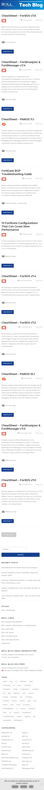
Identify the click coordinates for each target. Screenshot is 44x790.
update (19, 716)
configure (35, 689)
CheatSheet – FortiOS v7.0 (18, 480)
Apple (24, 733)
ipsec (12, 705)
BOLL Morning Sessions (10, 640)
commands (6, 689)
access (5, 681)
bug (11, 681)
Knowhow (26, 705)
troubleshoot (26, 712)
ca (16, 681)
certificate (23, 681)
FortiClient (28, 697)
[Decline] (41, 784)
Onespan (25, 754)
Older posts (9, 535)
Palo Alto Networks (8, 758)
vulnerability (7, 720)
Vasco (24, 765)
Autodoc (4, 736)
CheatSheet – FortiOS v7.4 (18, 276)
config (15, 689)
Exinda (24, 743)
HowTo (5, 705)
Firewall (5, 697)
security (23, 708)
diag (9, 693)
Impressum (5, 643)
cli (14, 685)
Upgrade (27, 716)
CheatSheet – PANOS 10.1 (18, 374)
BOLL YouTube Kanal (9, 636)
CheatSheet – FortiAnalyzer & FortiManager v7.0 (20, 427)
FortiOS (22, 701)
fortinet (14, 701)
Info (31, 787)
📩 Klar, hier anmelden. (10, 657)
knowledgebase (8, 708)
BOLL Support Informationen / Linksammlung (18, 625)
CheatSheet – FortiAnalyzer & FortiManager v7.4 (20, 64)
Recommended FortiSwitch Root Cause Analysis (19, 567)
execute (31, 693)
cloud (19, 685)
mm (41, 70)
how (34, 701)
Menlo (3, 754)
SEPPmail (32, 708)
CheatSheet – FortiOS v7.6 (18, 15)
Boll (23, 736)
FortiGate (6, 701)
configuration (24, 689)
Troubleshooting (8, 716)
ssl (10, 712)
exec (23, 693)
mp (42, 20)
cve (4, 693)
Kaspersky (5, 750)
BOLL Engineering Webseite (11, 622)
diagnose (16, 693)
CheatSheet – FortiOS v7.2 (18, 322)
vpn (34, 716)
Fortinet (4, 747)
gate (29, 701)
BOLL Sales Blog (7, 629)
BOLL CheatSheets (8, 610)
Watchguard (18, 720)
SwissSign (25, 761)
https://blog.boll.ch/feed (33, 670)
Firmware (14, 697)
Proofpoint (26, 758)
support (16, 712)
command (27, 685)
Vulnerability (6, 768)
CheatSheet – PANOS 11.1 (17, 119)
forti (21, 697)
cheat (31, 681)
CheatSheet (6, 685)
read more (7, 51)
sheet (4, 712)
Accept (15, 787)
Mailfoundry (26, 750)
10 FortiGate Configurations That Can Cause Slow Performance (19, 226)
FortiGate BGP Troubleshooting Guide (16, 172)
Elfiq (3, 743)
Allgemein (5, 733)
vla (42, 234)
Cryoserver (26, 740)
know (18, 705)
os (17, 708)
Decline (23, 787)
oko (41, 178)
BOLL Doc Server (7, 632)
